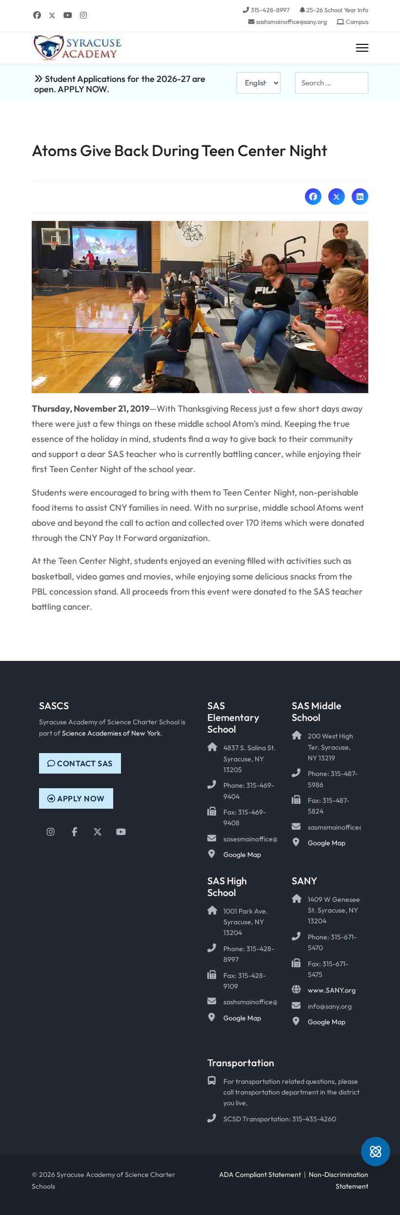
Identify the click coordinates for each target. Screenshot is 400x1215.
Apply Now (80, 798)
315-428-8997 (270, 10)
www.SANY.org (332, 990)
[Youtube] (67, 15)
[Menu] (362, 48)
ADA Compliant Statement (260, 1174)
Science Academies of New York (111, 733)
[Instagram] (83, 15)
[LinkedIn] (360, 196)
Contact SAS (84, 763)
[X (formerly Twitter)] (336, 196)
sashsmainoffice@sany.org (291, 21)
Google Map (242, 854)
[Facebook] (37, 15)
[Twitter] (52, 15)
